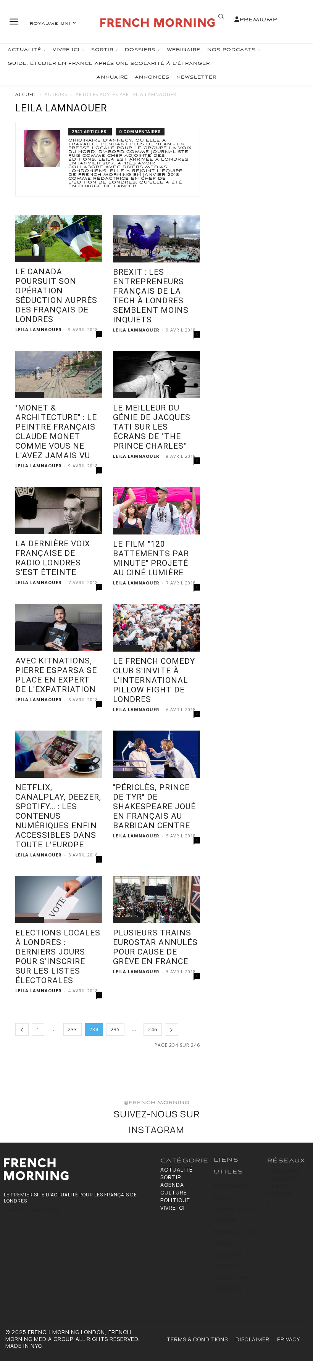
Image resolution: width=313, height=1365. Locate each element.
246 (152, 1029)
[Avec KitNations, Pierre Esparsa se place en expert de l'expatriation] (58, 627)
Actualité (30, 258)
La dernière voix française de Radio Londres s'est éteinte (52, 558)
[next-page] (171, 1029)
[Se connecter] (237, 19)
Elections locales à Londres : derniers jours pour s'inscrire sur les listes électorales (57, 956)
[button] (221, 17)
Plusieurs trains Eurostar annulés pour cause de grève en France (155, 947)
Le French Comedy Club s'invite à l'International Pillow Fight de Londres (154, 680)
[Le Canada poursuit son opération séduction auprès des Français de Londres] (58, 238)
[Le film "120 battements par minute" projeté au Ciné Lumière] (156, 510)
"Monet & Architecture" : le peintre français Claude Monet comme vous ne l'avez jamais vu (56, 431)
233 (72, 1029)
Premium (256, 20)
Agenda (124, 395)
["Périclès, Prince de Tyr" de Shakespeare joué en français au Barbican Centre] (156, 754)
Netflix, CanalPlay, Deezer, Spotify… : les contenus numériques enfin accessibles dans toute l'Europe (58, 816)
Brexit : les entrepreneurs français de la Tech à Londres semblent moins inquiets (151, 295)
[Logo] (157, 22)
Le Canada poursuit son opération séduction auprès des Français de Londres (56, 295)
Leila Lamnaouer (38, 329)
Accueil (25, 94)
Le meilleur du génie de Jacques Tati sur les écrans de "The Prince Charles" (151, 427)
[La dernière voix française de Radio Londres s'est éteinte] (58, 510)
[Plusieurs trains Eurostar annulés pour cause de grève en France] (156, 899)
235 (115, 1029)
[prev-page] (22, 1029)
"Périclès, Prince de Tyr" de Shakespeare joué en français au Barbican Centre (154, 806)
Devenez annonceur (32, 1210)
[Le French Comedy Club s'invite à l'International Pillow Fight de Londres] (156, 628)
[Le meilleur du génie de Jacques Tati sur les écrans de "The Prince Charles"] (156, 374)
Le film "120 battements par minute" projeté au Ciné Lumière (151, 558)
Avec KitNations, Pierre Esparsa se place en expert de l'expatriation (56, 675)
